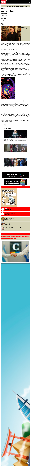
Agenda (2, 8)
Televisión (6, 236)
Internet (9, 238)
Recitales (18, 236)
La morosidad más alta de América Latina (10, 6)
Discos (15, 238)
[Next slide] (29, 379)
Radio (21, 236)
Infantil (12, 238)
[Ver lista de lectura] (27, 463)
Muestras (27, 236)
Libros (4, 8)
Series (12, 236)
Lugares (3, 238)
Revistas (15, 236)
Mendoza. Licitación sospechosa (24, 6)
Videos (2, 236)
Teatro (9, 236)
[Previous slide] (1, 379)
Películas (24, 236)
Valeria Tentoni (3, 18)
